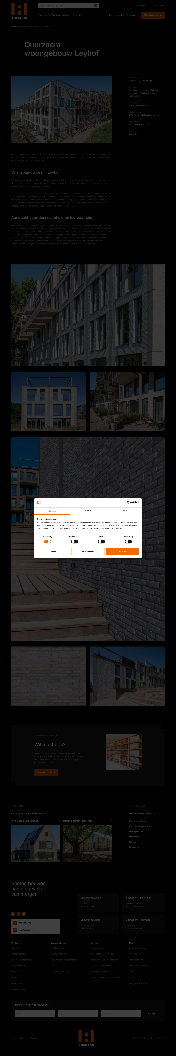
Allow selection (88, 551)
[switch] (74, 541)
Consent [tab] (52, 511)
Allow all (122, 551)
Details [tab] (88, 511)
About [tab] (124, 511)
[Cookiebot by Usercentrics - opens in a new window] (128, 503)
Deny (53, 551)
